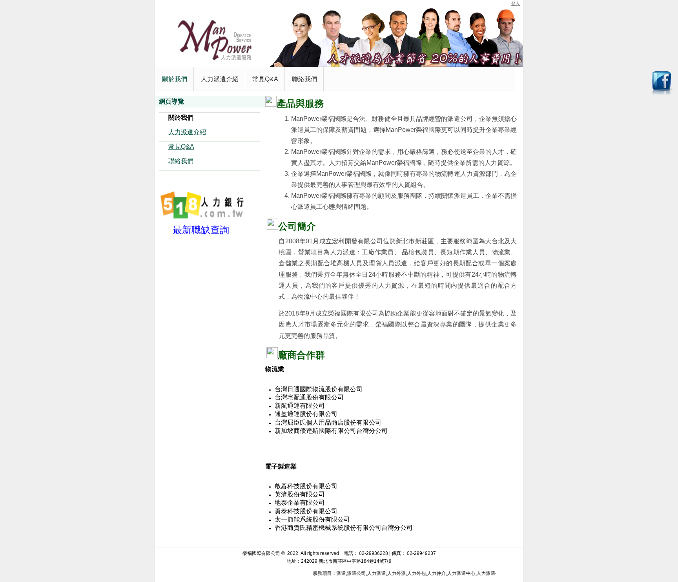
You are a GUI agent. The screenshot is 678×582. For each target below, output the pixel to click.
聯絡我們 (180, 161)
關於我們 (180, 117)
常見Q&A (181, 146)
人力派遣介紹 (187, 132)
